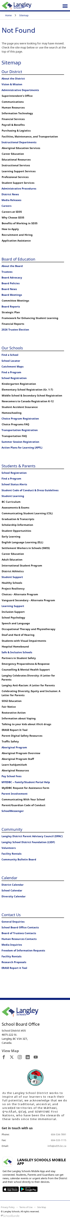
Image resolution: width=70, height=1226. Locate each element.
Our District (12, 71)
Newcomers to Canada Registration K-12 (28, 401)
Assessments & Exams (15, 507)
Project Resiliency (13, 588)
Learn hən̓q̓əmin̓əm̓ (14, 764)
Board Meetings (12, 295)
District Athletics (13, 571)
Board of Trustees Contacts (19, 933)
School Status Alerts (14, 484)
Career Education (13, 154)
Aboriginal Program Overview (21, 753)
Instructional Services (16, 165)
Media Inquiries (12, 944)
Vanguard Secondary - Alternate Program (28, 600)
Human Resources (13, 107)
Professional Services (15, 177)
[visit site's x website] (12, 1057)
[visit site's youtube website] (36, 1057)
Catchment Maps (12, 366)
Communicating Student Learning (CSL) (27, 513)
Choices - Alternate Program (20, 594)
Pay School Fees (11, 776)
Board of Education (18, 259)
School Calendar (12, 890)
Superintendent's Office (17, 96)
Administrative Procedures (19, 188)
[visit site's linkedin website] (28, 1057)
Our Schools (12, 347)
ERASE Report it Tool (14, 968)
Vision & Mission (12, 84)
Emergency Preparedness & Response (26, 664)
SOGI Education (12, 701)
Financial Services (13, 119)
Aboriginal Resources (15, 770)
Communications (13, 102)
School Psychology (13, 617)
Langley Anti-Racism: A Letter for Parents (28, 685)
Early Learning (11, 536)
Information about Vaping (19, 718)
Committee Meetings (15, 300)
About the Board (12, 266)
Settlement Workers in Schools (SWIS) (26, 548)
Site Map (41, 1207)
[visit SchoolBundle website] (34, 1216)
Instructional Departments (19, 142)
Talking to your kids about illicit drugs (26, 724)
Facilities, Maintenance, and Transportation (30, 136)
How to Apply (10, 229)
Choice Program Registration (20, 418)
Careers (6, 206)
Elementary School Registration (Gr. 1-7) (27, 389)
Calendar (9, 877)
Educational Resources (16, 159)
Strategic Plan (11, 312)
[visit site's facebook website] (4, 1057)
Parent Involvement (15, 793)
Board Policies (11, 283)
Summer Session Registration (20, 442)
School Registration (14, 378)
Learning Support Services (19, 171)
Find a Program (11, 372)
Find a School (10, 355)
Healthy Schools (12, 583)
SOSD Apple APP (11, 1189)
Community (12, 829)
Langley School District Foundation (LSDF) (28, 842)
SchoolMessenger (13, 811)
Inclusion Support (13, 612)
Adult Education (12, 559)
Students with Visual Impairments (24, 641)
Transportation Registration (20, 430)
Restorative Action (14, 712)
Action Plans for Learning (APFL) (22, 447)
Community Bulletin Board (19, 859)
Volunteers (9, 848)
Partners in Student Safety (19, 658)
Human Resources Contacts (19, 939)
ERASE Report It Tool (15, 730)
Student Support (12, 577)
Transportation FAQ (14, 436)
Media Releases (11, 200)
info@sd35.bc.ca (57, 1146)
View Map (10, 1050)
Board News (9, 289)
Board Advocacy (12, 277)
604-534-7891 (58, 1134)
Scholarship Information (17, 525)
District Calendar (13, 884)
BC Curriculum (11, 502)
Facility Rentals (11, 853)
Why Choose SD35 (13, 217)
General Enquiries (13, 921)
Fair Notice (9, 707)
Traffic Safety (10, 741)
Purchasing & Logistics (16, 130)
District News (10, 194)
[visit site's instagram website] (20, 1057)
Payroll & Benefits (13, 125)
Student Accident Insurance (20, 407)
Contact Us (11, 914)
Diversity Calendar (14, 896)
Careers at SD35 (12, 212)
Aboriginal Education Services (21, 148)
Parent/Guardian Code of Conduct (23, 805)
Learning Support (13, 606)
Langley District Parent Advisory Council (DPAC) (32, 836)
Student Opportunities (16, 531)
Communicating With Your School (23, 799)
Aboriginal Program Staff (18, 759)
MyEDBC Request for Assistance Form (25, 788)
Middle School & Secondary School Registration (32, 395)
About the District (13, 78)
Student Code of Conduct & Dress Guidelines (30, 490)
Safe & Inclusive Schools (17, 652)
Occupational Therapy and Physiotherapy (28, 629)
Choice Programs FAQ (15, 424)
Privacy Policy (8, 1207)
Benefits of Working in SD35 (20, 223)
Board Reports (11, 306)
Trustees (7, 272)
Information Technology (17, 113)
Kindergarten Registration (19, 384)
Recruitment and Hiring (17, 235)
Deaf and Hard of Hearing (18, 635)
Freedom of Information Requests (23, 950)
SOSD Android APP (29, 1189)
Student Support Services (18, 183)
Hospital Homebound (15, 646)
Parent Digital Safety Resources (22, 735)
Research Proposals (14, 962)
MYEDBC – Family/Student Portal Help (26, 782)
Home (8, 15)
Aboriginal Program (14, 747)
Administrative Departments (20, 90)
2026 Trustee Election (15, 329)
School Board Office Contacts (20, 927)
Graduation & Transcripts (18, 519)
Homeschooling (12, 413)
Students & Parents (19, 465)
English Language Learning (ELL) (22, 542)
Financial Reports (13, 324)
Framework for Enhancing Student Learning (30, 318)
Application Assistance (16, 240)
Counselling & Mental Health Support (26, 669)
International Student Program (22, 565)
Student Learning (13, 496)
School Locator (11, 361)
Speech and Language (16, 623)
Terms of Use (25, 1207)
